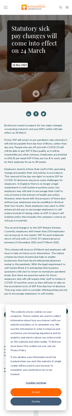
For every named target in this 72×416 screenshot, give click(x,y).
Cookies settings (36, 382)
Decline (36, 401)
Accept (36, 391)
